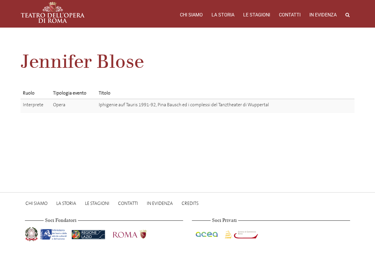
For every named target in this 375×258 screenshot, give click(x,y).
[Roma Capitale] (137, 233)
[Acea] (207, 233)
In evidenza (323, 15)
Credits (190, 203)
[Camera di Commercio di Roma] (240, 233)
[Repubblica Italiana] (32, 233)
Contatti (290, 15)
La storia (223, 15)
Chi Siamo (191, 15)
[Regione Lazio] (89, 233)
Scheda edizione (330, 106)
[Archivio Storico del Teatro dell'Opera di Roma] (53, 12)
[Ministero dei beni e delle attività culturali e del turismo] (54, 233)
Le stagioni (256, 15)
